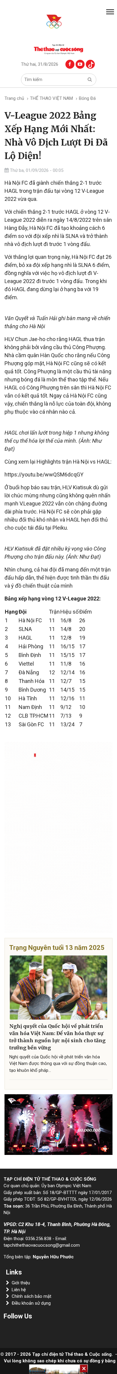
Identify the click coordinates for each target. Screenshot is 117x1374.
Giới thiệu (21, 1283)
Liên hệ (19, 1289)
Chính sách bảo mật (31, 1296)
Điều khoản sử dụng (31, 1303)
